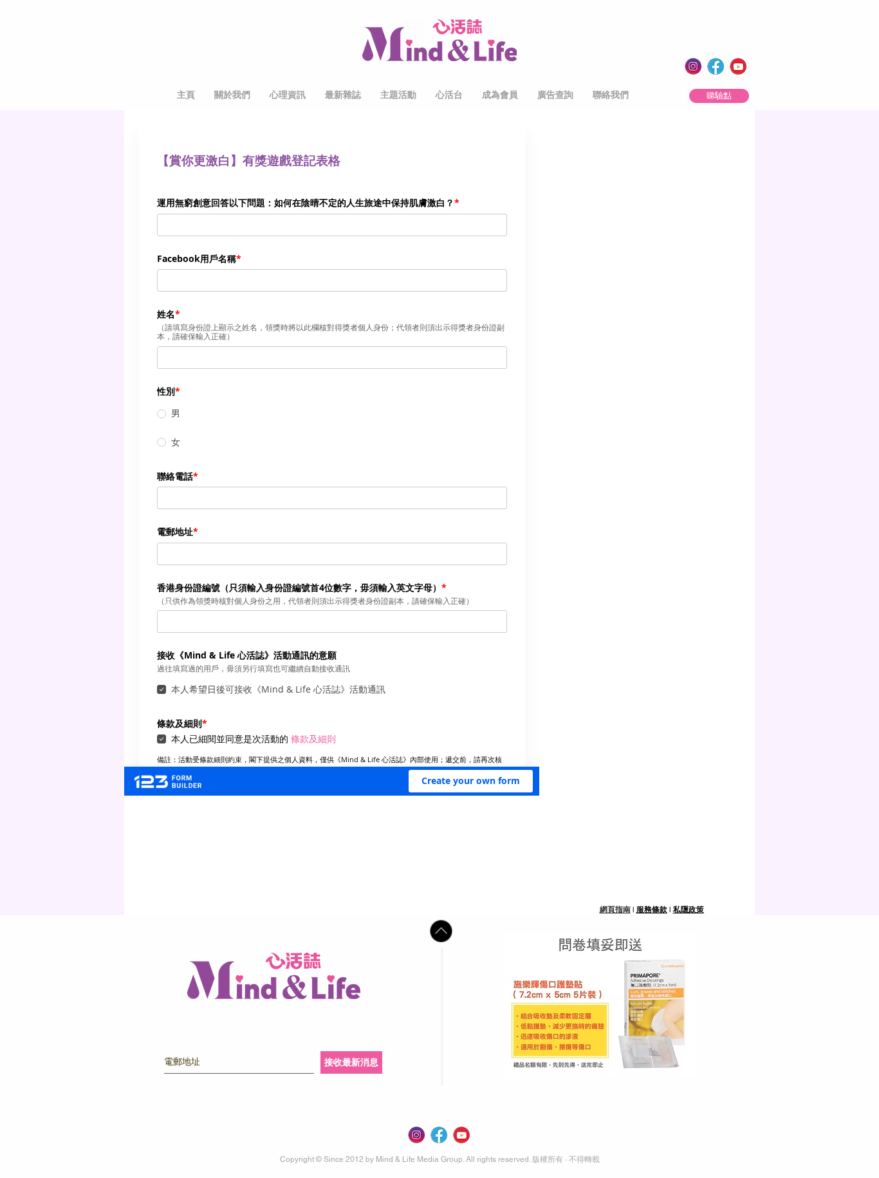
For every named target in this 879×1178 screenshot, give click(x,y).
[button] (232, 95)
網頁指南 (615, 909)
